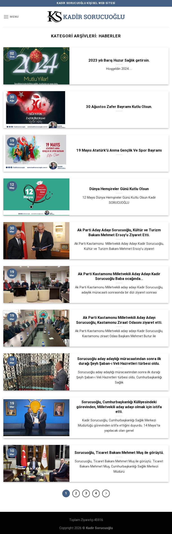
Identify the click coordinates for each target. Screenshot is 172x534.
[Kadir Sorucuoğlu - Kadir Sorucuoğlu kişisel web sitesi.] (86, 17)
